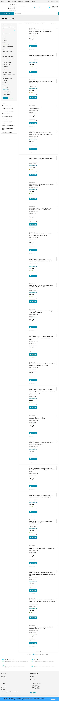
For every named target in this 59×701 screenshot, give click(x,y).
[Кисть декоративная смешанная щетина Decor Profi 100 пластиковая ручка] (24, 57)
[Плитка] (54, 23)
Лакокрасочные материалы (7, 116)
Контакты (27, 1)
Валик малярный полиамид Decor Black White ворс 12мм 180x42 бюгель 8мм (41, 627)
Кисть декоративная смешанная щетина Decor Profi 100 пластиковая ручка (41, 56)
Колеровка (32, 679)
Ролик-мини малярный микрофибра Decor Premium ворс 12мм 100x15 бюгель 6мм (40, 208)
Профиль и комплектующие (8, 111)
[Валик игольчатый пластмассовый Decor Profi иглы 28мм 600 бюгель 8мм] (24, 160)
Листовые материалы (6, 105)
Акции (9, 1)
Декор (3, 134)
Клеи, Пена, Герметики (7, 119)
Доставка (14, 1)
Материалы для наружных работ (7, 129)
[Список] (55, 23)
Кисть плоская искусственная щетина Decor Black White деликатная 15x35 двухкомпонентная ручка (42, 574)
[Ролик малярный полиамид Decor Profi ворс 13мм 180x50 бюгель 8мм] (24, 313)
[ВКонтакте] (31, 692)
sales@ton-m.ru (12, 8)
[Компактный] (57, 23)
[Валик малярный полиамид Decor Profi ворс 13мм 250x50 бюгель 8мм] (24, 523)
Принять (53, 699)
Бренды (2, 687)
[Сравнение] (56, 30)
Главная (2, 16)
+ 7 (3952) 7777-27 (13, 4)
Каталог (2, 1)
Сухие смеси (4, 103)
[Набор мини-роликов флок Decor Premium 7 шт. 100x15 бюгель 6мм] (24, 109)
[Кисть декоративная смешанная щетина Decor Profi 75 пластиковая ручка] (24, 445)
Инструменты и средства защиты (17, 16)
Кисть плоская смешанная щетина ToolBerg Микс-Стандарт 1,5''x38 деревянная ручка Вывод (42, 390)
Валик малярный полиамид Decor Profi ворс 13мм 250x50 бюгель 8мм (40, 522)
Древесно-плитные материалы (8, 125)
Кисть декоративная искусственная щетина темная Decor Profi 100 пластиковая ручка (40, 496)
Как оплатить (3, 677)
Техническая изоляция (7, 132)
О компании (20, 1)
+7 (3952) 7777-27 (36, 683)
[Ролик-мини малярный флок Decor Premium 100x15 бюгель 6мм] (24, 83)
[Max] (36, 692)
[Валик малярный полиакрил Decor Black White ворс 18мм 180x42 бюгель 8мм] (24, 419)
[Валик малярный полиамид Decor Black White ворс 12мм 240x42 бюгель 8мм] (24, 287)
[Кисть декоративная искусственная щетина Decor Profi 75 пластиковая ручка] (24, 236)
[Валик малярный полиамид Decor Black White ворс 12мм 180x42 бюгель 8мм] (24, 629)
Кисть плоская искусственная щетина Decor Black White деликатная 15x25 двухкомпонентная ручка (42, 470)
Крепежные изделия (6, 113)
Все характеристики (33, 36)
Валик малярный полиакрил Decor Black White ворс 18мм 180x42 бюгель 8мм (41, 417)
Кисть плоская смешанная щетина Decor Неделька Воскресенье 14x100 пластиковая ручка (42, 547)
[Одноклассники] (34, 692)
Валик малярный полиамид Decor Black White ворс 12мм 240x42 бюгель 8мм (41, 286)
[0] (35, 7)
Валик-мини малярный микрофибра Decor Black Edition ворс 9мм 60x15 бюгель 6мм (42, 364)
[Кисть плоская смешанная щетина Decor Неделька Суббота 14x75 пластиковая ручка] (24, 32)
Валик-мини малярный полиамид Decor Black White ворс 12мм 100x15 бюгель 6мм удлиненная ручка (42, 338)
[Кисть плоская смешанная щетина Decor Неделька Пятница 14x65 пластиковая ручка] (24, 135)
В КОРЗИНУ (34, 46)
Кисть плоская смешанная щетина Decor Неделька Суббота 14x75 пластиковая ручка (40, 30)
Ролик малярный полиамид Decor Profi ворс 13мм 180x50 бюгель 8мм (40, 311)
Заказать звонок (12, 9)
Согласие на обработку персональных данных (10, 692)
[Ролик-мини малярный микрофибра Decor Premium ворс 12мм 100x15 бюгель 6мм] (24, 210)
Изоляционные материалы (7, 108)
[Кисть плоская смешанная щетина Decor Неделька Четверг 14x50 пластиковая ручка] (24, 261)
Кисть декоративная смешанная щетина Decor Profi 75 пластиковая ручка (41, 443)
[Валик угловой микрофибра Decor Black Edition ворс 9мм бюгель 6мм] (24, 186)
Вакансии (33, 1)
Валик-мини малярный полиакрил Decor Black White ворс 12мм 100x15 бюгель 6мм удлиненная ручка (42, 601)
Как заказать (3, 676)
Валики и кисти (32, 28)
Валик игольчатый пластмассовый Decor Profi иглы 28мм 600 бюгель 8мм (41, 159)
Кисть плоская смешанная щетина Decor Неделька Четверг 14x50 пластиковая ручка (40, 260)
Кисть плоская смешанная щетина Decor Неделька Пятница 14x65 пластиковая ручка (40, 133)
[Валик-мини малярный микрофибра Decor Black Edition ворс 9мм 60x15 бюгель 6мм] (24, 366)
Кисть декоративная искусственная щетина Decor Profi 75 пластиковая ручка (40, 234)
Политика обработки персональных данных (9, 691)
